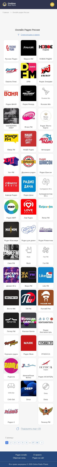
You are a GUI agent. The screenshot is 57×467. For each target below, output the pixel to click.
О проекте (37, 455)
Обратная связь (19, 458)
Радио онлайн (21, 455)
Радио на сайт (38, 458)
